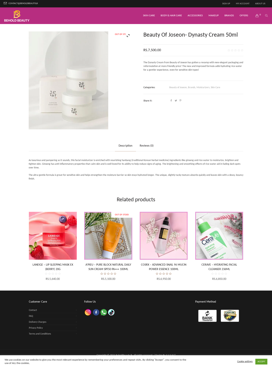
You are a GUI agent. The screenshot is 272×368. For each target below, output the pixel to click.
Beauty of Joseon (178, 87)
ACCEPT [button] (261, 361)
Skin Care (215, 87)
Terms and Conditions (40, 334)
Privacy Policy (36, 328)
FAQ (31, 316)
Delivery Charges (37, 322)
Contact (33, 310)
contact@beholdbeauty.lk (23, 3)
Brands (191, 87)
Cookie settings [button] (245, 361)
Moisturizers (203, 87)
